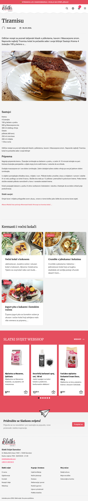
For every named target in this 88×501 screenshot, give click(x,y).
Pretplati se (78, 424)
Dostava (33, 479)
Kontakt (4, 479)
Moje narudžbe (65, 475)
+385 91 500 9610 (8, 462)
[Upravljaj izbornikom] (85, 8)
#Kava (4, 204)
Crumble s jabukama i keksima (64, 259)
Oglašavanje (6, 475)
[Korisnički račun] (73, 8)
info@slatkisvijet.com (9, 459)
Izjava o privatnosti (37, 489)
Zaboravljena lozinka (67, 479)
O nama (4, 472)
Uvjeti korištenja (36, 472)
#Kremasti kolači (27, 204)
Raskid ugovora (36, 486)
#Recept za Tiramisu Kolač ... (42, 204)
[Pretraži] (67, 8)
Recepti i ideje (6, 482)
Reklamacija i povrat (37, 482)
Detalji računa (64, 472)
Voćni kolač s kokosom (17, 259)
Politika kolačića (36, 493)
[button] (25, 392)
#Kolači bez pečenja (13, 204)
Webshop (5, 486)
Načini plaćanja (36, 475)
